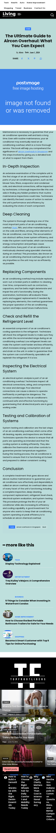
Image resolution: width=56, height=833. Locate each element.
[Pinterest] (34, 58)
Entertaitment (22, 577)
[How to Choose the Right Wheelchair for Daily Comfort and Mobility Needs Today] (18, 777)
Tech (17, 560)
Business (19, 597)
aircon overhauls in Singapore (28, 527)
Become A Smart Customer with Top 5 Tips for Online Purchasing (27, 642)
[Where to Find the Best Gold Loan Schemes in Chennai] (28, 703)
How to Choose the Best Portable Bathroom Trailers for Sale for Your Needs (29, 622)
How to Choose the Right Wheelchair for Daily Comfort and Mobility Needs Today (25, 792)
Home (28, 29)
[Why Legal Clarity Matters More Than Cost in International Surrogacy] (30, 777)
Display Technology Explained (22, 563)
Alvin (21, 52)
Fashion (5, 758)
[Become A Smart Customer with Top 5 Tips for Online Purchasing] (8, 634)
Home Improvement (24, 617)
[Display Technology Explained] (8, 557)
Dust (44, 527)
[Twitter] (28, 58)
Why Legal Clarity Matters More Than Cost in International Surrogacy (38, 791)
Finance (6, 702)
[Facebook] (22, 58)
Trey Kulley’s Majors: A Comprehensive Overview (27, 582)
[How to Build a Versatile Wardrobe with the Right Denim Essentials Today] (5, 777)
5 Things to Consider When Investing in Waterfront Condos (27, 602)
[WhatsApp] (40, 58)
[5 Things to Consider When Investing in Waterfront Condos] (8, 594)
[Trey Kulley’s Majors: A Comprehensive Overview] (8, 574)
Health (50, 758)
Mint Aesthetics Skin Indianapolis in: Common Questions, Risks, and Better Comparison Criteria (50, 798)
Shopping (19, 637)
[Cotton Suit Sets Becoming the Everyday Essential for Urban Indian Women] (22, 756)
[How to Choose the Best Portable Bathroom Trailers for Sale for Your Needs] (8, 614)
